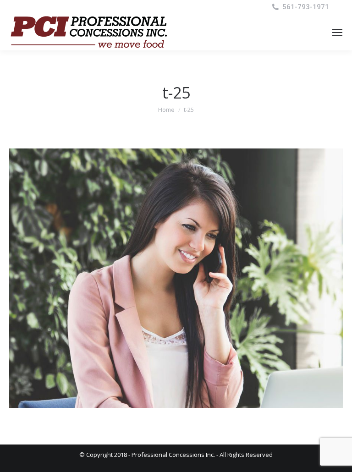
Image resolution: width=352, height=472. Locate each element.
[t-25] (176, 278)
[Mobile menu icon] (337, 32)
